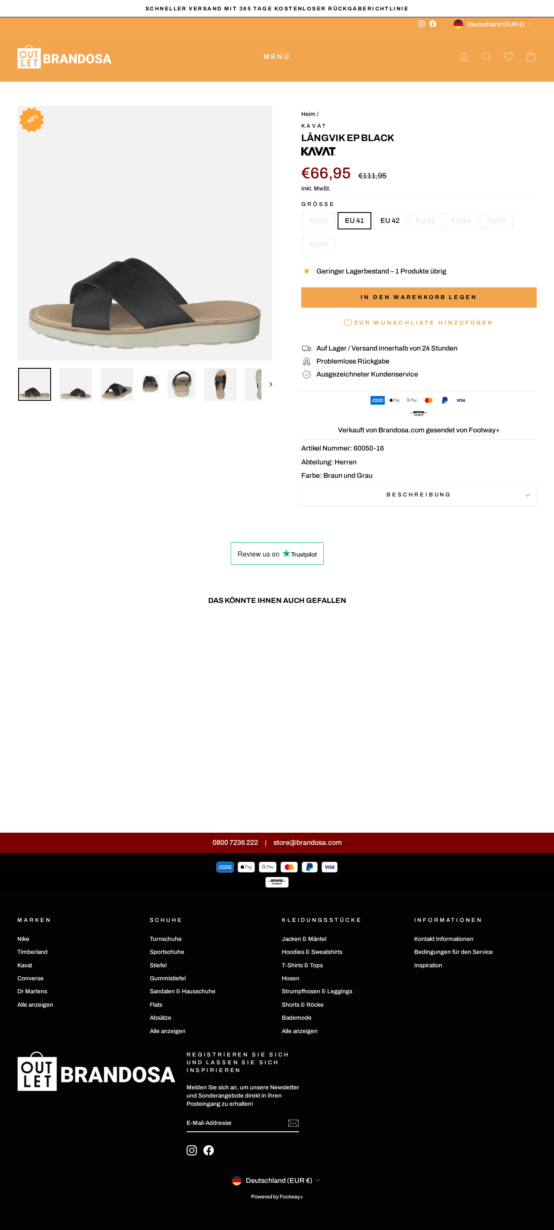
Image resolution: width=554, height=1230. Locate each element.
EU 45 (496, 220)
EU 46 (319, 244)
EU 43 (425, 220)
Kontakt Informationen (443, 939)
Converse (30, 978)
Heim (308, 114)
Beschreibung (419, 495)
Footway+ (484, 430)
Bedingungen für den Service (453, 952)
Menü (277, 56)
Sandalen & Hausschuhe (183, 991)
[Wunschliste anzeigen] (508, 56)
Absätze (160, 1017)
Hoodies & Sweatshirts (312, 952)
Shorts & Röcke (303, 1004)
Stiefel (158, 965)
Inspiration (428, 965)
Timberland (32, 952)
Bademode (297, 1017)
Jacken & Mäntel (304, 939)
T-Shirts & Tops (302, 965)
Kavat (314, 126)
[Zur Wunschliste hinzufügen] (129, 636)
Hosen (291, 978)
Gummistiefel (168, 978)
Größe (318, 204)
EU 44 (460, 220)
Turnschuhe (166, 939)
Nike (23, 939)
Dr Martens (32, 991)
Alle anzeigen (35, 1004)
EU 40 (319, 220)
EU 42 (389, 220)
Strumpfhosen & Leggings (317, 991)
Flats (156, 1004)
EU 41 (354, 220)
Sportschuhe (167, 952)
